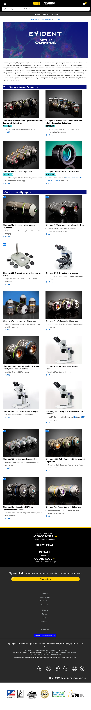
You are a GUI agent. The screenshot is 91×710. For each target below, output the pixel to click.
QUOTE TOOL (43, 558)
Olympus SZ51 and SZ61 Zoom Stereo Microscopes (61, 367)
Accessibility (63, 650)
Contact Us (54, 14)
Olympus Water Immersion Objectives (19, 321)
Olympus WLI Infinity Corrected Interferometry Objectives (66, 460)
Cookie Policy (38, 650)
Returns (44, 614)
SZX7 (83, 417)
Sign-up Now (45, 579)
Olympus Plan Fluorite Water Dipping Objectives (19, 226)
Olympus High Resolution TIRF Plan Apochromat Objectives (18, 508)
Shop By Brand (46, 19)
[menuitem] (5, 3)
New (4, 197)
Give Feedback (45, 622)
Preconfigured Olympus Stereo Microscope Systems (64, 412)
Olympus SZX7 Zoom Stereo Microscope (20, 411)
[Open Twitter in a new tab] (48, 669)
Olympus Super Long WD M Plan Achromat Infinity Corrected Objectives (21, 367)
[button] (42, 536)
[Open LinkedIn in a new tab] (66, 669)
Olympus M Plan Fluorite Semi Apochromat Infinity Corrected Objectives (64, 121)
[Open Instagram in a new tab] (74, 669)
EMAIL (46, 552)
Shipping (45, 610)
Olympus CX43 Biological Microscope (62, 273)
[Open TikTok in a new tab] (83, 669)
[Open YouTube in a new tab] (57, 669)
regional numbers (48, 539)
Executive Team (45, 597)
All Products (35, 19)
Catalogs (45, 629)
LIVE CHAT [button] (46, 545)
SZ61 (75, 417)
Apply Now (44, 635)
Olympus (57, 19)
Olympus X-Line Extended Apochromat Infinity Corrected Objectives (23, 121)
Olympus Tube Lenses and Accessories (62, 171)
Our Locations (45, 601)
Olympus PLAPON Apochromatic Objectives (65, 225)
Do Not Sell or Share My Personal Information (59, 652)
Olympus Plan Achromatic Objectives (62, 321)
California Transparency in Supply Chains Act (45, 654)
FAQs (45, 618)
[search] (46, 9)
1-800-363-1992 (42, 536)
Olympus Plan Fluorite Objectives (17, 171)
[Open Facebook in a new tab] (40, 669)
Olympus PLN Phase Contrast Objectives (63, 507)
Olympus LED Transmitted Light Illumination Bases (22, 274)
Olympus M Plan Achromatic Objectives (20, 459)
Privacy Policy (27, 650)
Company (44, 593)
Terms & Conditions (51, 650)
